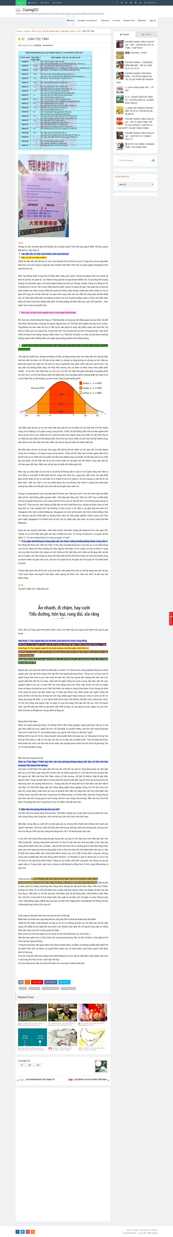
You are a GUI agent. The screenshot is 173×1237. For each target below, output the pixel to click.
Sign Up (153, 20)
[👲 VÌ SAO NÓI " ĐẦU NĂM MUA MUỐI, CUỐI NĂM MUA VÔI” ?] (92, 1012)
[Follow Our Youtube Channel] (131, 2)
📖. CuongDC (27, 9)
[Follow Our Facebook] (117, 2)
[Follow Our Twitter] (121, 2)
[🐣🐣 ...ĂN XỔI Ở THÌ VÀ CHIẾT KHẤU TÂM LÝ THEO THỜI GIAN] (92, 1037)
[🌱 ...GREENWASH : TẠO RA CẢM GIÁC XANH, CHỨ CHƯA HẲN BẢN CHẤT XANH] (62, 1012)
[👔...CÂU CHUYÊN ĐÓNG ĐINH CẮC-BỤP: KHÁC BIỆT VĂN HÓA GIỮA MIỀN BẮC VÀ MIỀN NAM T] (32, 1037)
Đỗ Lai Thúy (36, 31)
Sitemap (154, 1230)
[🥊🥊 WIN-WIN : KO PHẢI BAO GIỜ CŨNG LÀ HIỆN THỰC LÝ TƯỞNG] (62, 1037)
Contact (135, 1230)
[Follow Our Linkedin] (140, 2)
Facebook (51, 982)
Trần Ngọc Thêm (67, 31)
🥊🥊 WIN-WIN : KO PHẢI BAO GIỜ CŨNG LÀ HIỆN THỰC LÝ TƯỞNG (60, 1049)
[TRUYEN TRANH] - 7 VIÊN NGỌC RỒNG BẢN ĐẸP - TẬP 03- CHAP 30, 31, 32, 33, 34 (139, 65)
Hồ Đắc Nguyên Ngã (51, 31)
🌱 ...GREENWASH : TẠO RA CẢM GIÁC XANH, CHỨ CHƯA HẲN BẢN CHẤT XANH (61, 1025)
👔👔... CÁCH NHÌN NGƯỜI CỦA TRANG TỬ (37, 1080)
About (129, 1230)
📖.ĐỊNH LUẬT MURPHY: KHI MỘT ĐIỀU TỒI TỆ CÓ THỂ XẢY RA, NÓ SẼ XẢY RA (139, 111)
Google (38, 982)
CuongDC (23, 1060)
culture (27, 31)
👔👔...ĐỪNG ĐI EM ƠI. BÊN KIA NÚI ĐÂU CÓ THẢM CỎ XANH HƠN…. (30, 1024)
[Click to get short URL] (21, 982)
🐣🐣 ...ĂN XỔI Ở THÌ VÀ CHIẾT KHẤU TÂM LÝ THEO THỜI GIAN (91, 1049)
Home (19, 31)
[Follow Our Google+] (126, 2)
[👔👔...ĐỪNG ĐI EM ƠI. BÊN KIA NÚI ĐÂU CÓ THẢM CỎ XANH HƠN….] (32, 1012)
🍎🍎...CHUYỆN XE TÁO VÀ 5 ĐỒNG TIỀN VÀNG (87, 1080)
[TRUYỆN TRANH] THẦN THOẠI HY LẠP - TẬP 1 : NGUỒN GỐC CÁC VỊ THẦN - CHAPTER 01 (139, 45)
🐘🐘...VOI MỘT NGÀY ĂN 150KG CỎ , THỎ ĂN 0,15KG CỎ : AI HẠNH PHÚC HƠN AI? (139, 100)
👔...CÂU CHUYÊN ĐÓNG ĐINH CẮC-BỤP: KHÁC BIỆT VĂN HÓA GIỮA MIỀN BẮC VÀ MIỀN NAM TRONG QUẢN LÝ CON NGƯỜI (31, 1050)
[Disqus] (63, 1122)
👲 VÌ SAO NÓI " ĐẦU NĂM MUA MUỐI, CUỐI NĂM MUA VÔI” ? (91, 1024)
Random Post (129, 20)
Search (143, 20)
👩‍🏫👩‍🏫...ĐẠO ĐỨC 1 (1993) (136, 53)
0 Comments (48, 45)
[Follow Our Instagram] (135, 2)
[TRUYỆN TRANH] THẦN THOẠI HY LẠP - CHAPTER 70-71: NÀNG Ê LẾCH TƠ (139, 136)
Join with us (151, 3)
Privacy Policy (145, 1230)
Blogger (154, 1233)
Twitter (65, 982)
